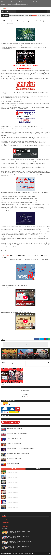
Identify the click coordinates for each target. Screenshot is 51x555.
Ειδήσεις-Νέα (25, 15)
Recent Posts (13, 468)
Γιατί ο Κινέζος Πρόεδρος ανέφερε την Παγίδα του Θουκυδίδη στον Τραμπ (19, 506)
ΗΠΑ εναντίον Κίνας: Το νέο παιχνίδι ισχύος (14, 443)
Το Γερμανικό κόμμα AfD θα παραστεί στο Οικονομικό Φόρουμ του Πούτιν (41, 356)
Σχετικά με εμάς (4, 519)
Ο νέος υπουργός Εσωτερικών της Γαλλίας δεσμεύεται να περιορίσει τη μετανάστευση (21, 448)
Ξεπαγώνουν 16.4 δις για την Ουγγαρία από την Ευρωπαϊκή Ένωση (18, 453)
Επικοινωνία (4, 517)
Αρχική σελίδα (4, 523)
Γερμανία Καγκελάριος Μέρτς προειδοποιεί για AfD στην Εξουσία (24, 356)
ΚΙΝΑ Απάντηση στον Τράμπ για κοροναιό (14, 458)
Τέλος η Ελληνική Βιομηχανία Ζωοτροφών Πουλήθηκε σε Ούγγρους (8, 356)
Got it (29, 6)
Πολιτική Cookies (5, 526)
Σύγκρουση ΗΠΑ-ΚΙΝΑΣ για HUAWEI (13, 463)
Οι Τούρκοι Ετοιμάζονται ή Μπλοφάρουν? (14, 438)
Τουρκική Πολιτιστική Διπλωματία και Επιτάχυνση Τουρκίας (17, 433)
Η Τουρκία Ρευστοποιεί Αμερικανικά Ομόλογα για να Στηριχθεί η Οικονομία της (20, 491)
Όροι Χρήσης (4, 520)
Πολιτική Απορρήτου (5, 522)
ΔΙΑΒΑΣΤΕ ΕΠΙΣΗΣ (25, 259)
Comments (38, 468)
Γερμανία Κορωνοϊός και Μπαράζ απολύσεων (14, 428)
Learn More (23, 6)
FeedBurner (27, 396)
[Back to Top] (49, 553)
